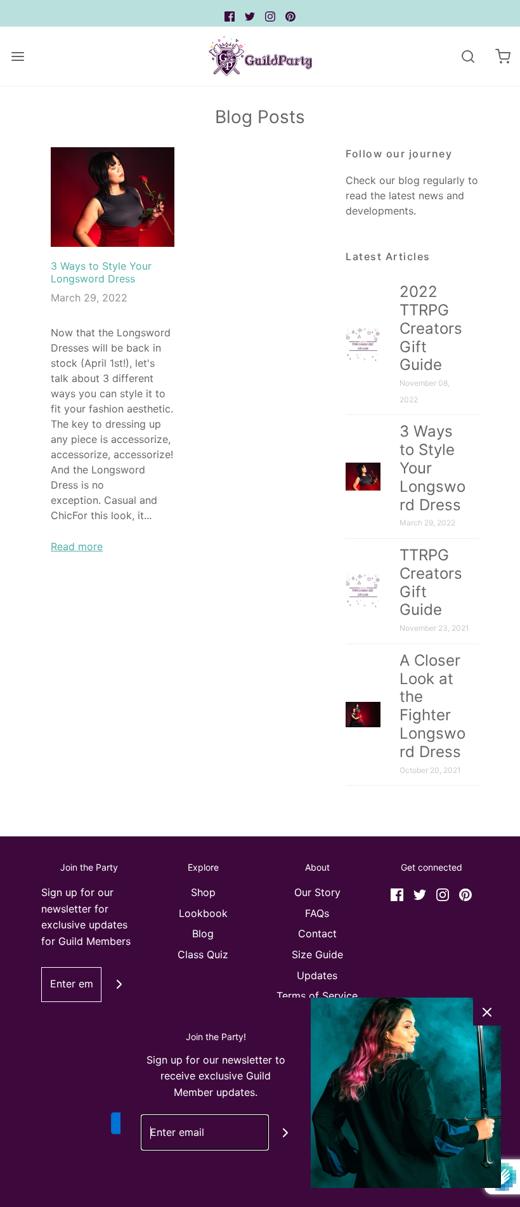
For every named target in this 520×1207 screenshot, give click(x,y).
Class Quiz (203, 954)
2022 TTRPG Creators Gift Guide (431, 328)
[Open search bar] (467, 56)
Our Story (317, 892)
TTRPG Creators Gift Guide (431, 582)
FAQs (317, 913)
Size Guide (317, 954)
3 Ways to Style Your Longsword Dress (101, 272)
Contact (317, 933)
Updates (317, 975)
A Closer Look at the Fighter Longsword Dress (432, 706)
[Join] (118, 984)
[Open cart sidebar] (502, 56)
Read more (77, 546)
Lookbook (203, 913)
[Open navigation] (17, 56)
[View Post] (112, 196)
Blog (203, 933)
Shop (203, 892)
